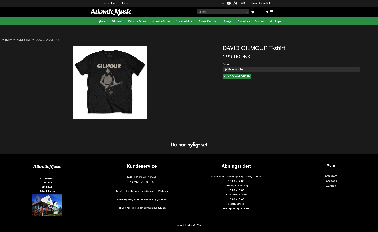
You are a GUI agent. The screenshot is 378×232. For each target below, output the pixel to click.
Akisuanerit (117, 21)
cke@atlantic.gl (150, 191)
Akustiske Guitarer (161, 21)
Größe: (226, 64)
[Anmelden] (260, 12)
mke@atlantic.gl (148, 199)
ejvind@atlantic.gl (149, 207)
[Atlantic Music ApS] (110, 11)
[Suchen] (246, 12)
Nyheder (101, 21)
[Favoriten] (252, 12)
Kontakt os (127, 2)
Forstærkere (244, 21)
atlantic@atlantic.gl (145, 177)
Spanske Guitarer (184, 21)
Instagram (330, 176)
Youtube (331, 186)
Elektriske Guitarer (137, 21)
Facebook (331, 181)
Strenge (227, 21)
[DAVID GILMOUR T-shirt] (110, 82)
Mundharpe (275, 21)
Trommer (259, 21)
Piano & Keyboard (207, 21)
